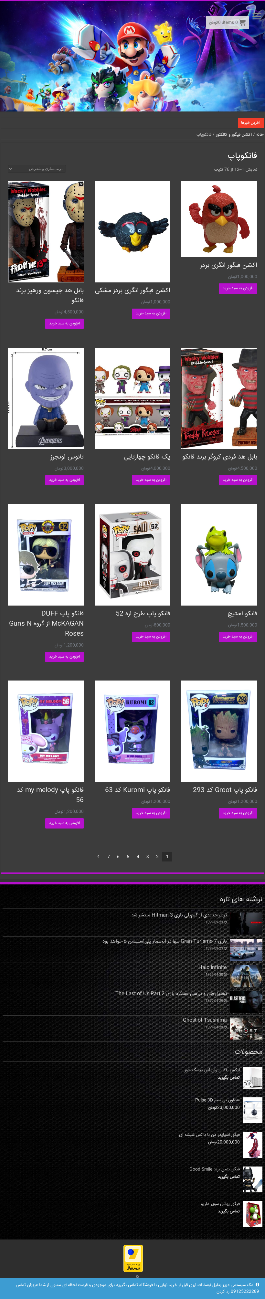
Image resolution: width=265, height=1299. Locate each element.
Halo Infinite (212, 968)
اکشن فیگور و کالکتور (234, 135)
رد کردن (223, 1291)
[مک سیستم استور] (132, 56)
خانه (260, 135)
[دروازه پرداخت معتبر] (133, 1258)
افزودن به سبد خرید (238, 288)
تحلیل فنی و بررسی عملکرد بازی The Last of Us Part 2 (171, 994)
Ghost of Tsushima (205, 1020)
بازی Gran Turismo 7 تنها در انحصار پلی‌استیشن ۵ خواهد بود (164, 941)
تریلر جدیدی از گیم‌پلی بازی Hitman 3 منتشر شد (179, 915)
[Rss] (137, 1277)
